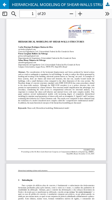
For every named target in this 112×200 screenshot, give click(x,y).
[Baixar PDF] (107, 4)
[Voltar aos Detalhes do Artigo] (4, 4)
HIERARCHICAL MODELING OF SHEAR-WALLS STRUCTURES (62, 4)
